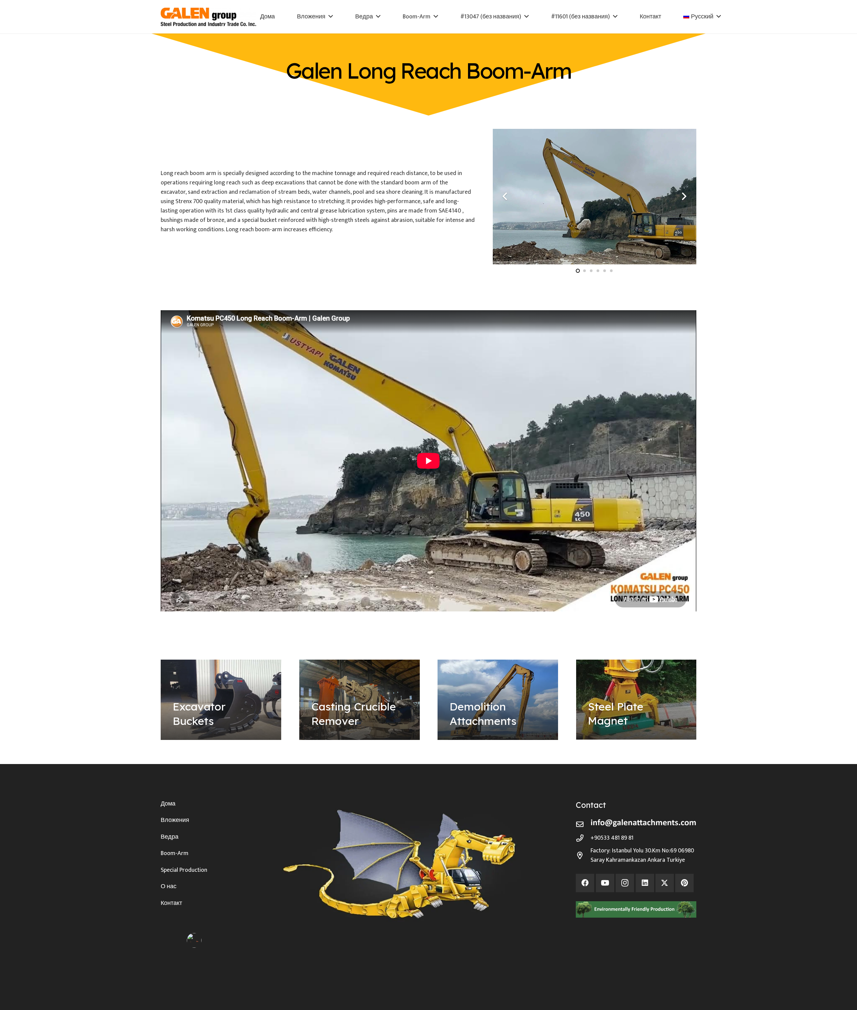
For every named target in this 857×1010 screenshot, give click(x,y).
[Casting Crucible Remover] (359, 700)
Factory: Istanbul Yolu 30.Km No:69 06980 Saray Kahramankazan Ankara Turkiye (642, 855)
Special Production (184, 870)
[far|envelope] (583, 824)
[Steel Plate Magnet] (636, 700)
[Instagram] (625, 883)
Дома (168, 804)
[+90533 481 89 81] (583, 838)
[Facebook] (585, 883)
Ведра (169, 837)
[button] (330, 16)
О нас (168, 886)
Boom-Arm (174, 853)
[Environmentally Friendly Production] (636, 909)
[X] (664, 883)
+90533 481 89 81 (612, 838)
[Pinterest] (684, 883)
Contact (591, 805)
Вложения (175, 820)
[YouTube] (605, 883)
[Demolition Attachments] (498, 700)
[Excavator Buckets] (221, 700)
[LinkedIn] (645, 883)
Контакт (171, 903)
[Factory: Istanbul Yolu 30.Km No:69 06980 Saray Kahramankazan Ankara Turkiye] (583, 855)
